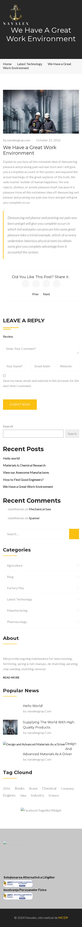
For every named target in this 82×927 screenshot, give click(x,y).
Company (67, 788)
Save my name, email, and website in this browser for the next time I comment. (41, 383)
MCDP (63, 917)
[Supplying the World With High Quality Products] (10, 727)
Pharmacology (17, 622)
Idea (23, 795)
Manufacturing (17, 610)
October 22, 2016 (48, 140)
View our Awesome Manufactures (26, 472)
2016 (6, 788)
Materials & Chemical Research (24, 465)
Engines (9, 795)
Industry (37, 795)
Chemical (49, 788)
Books (19, 788)
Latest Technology (19, 599)
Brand (33, 788)
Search (8, 426)
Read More (11, 677)
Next (46, 294)
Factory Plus (15, 588)
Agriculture (14, 565)
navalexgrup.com (18, 140)
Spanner (34, 518)
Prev (35, 294)
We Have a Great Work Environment (28, 486)
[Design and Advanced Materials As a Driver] (34, 744)
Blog (10, 577)
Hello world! (11, 458)
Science (54, 795)
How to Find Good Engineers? (23, 479)
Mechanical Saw (40, 509)
